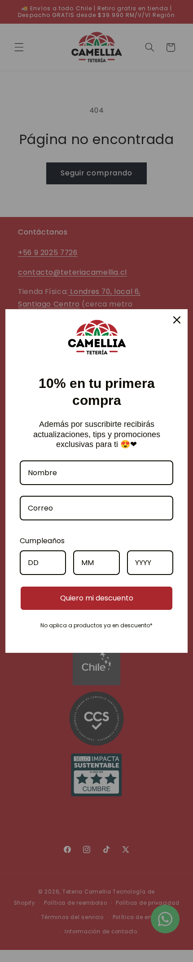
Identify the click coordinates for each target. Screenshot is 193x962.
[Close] (177, 320)
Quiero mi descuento (96, 598)
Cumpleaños (42, 541)
